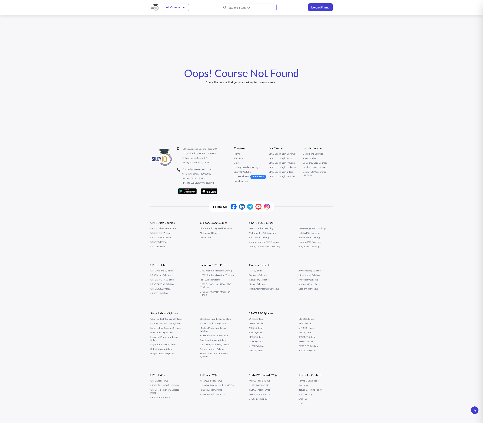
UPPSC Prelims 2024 (259, 394)
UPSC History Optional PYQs (164, 385)
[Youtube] (258, 207)
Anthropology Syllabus (309, 270)
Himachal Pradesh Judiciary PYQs (217, 385)
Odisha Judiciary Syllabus (212, 349)
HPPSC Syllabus (257, 337)
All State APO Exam (209, 232)
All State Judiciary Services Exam (216, 228)
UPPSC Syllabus (257, 318)
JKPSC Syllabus (256, 346)
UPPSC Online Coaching (261, 228)
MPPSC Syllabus (306, 327)
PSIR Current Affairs (210, 279)
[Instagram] (267, 207)
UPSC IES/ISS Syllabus (161, 288)
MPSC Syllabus (256, 327)
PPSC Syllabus (256, 350)
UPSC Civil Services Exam (163, 228)
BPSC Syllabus (256, 332)
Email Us (302, 398)
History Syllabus (257, 284)
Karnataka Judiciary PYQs (212, 394)
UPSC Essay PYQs (159, 380)
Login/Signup (320, 7)
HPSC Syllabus (305, 323)
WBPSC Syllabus (306, 341)
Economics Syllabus (308, 288)
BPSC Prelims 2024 (258, 398)
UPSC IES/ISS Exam (159, 242)
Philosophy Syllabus (308, 279)
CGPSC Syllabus (306, 318)
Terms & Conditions (308, 380)
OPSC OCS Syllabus (308, 346)
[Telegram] (250, 207)
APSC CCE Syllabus (307, 350)
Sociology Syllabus (258, 275)
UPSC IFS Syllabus (159, 293)
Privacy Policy (305, 394)
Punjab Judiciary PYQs (211, 389)
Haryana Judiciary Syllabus (213, 323)
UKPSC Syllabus (257, 323)
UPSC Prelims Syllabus (161, 270)
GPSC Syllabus (256, 341)
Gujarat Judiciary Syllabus (163, 344)
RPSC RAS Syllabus (307, 337)
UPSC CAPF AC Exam (161, 237)
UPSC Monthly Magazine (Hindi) (216, 270)
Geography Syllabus (259, 279)
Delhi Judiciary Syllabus (162, 349)
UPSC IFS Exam (157, 246)
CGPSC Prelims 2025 (259, 389)
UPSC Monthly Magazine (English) (217, 275)
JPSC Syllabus (305, 332)
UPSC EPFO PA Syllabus (162, 279)
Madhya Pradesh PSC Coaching (264, 246)
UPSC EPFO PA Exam (160, 232)
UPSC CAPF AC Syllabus (162, 284)
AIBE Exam (205, 237)
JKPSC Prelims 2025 (259, 385)
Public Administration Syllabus (264, 288)
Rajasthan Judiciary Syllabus (214, 340)
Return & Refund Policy (310, 389)
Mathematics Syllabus (309, 284)
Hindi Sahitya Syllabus (309, 275)
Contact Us (304, 403)
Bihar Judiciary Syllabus (162, 332)
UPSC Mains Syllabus (160, 275)
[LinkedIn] (242, 207)
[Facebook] (234, 207)
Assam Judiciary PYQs (211, 380)
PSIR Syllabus (255, 270)
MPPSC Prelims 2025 (259, 380)
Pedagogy (303, 385)
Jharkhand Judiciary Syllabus (214, 335)
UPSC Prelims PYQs (160, 397)
